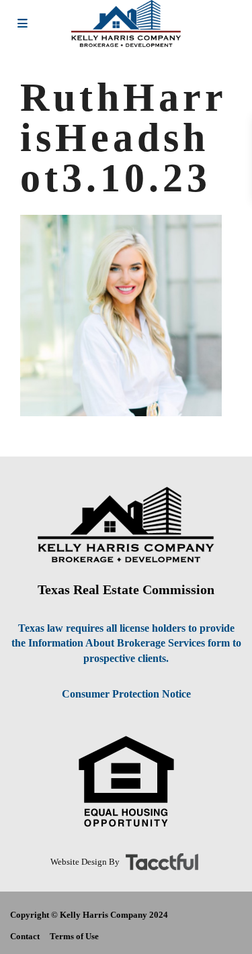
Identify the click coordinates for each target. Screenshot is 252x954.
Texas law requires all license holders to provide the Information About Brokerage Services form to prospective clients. (126, 643)
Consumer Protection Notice (126, 694)
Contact (25, 936)
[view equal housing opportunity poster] (126, 782)
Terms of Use (74, 936)
